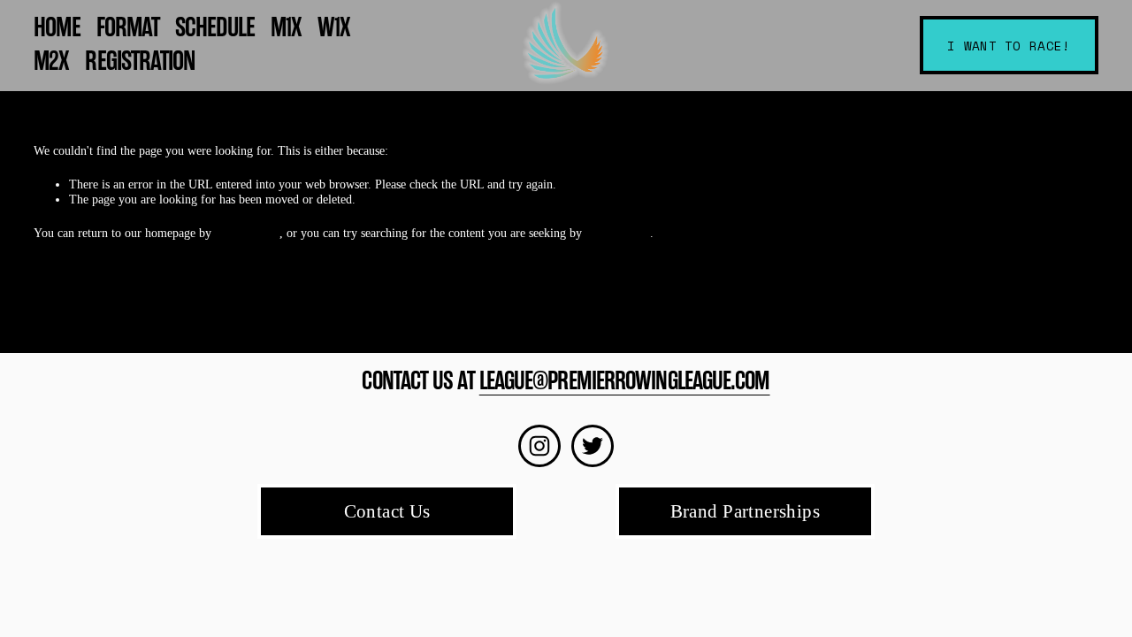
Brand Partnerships (745, 511)
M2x (51, 61)
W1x (333, 27)
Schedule (215, 27)
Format (127, 27)
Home (57, 27)
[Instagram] (539, 446)
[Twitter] (592, 446)
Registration (140, 61)
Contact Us (387, 511)
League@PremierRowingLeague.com (624, 381)
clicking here (247, 233)
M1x (286, 27)
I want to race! (1008, 45)
